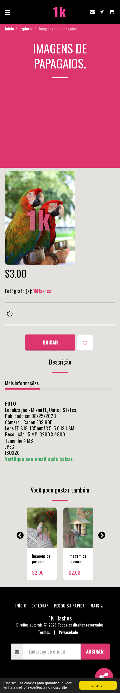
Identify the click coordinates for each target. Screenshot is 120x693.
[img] (42, 528)
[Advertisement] (60, 128)
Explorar (26, 28)
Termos (44, 632)
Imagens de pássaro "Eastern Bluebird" (41, 559)
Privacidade (68, 632)
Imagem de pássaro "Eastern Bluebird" (78, 559)
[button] (7, 11)
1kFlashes (42, 290)
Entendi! (97, 685)
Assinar (95, 651)
